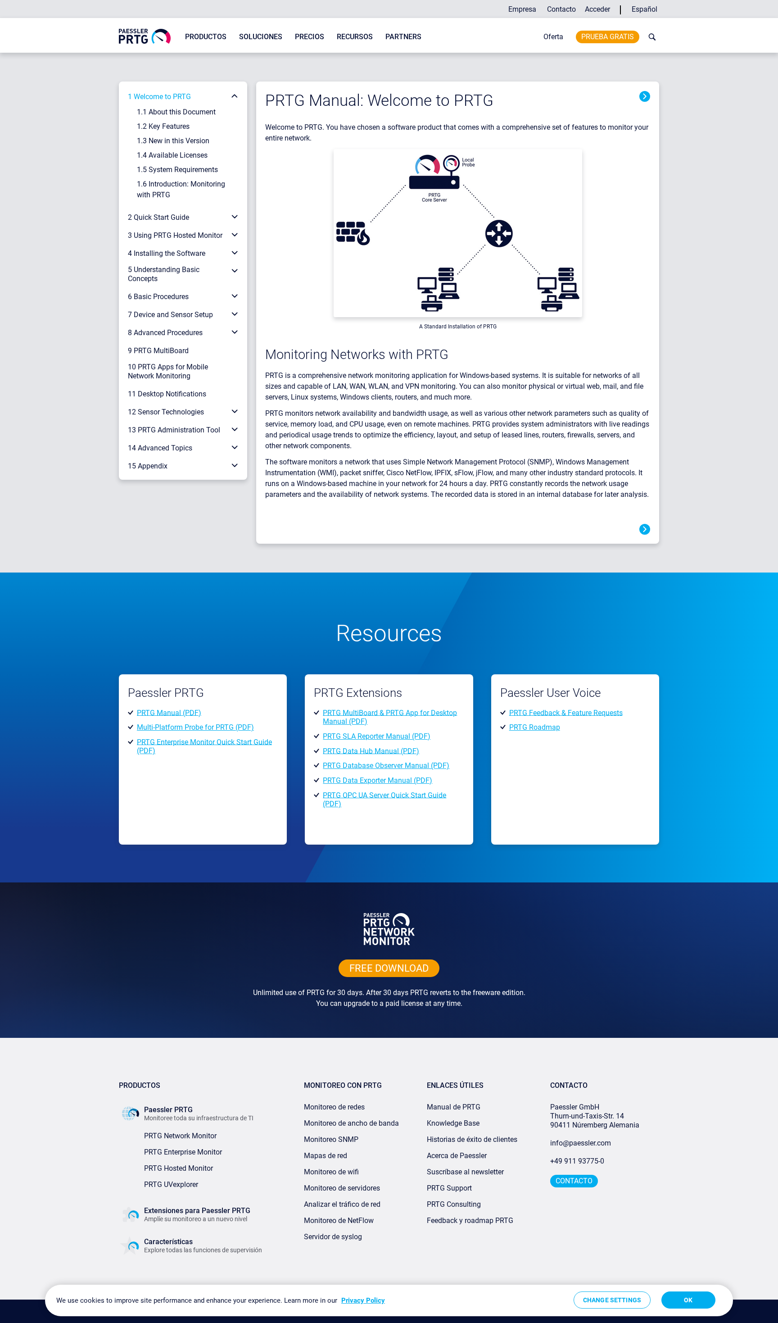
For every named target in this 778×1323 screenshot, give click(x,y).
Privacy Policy (363, 1300)
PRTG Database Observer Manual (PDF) (386, 765)
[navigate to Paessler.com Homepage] (145, 36)
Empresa (522, 9)
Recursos (355, 36)
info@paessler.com (580, 1143)
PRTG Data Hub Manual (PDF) (371, 750)
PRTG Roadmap (534, 727)
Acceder (597, 9)
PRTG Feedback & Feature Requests (566, 712)
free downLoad (389, 968)
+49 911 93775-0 (577, 1161)
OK (688, 1300)
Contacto (561, 9)
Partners (403, 36)
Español (644, 9)
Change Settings (612, 1300)
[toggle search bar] (650, 37)
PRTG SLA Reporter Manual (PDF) (376, 736)
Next (644, 96)
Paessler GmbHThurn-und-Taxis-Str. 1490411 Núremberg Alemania (594, 1116)
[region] (389, 1300)
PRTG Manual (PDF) (169, 712)
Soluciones (260, 36)
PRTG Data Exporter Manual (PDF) (377, 780)
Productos (205, 36)
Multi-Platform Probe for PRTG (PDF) (195, 727)
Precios (309, 36)
